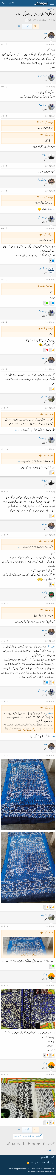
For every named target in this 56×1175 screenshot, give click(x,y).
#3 (2, 116)
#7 (2, 279)
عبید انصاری (43, 269)
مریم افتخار (44, 155)
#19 (3, 985)
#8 (2, 322)
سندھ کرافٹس (51, 647)
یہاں (53, 209)
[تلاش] (3, 3)
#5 (2, 191)
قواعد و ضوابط (45, 1163)
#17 (3, 755)
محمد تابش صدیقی (42, 180)
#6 (2, 228)
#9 (2, 369)
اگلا (28, 26)
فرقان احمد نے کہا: (48, 456)
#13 (3, 535)
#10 (3, 408)
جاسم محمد (44, 593)
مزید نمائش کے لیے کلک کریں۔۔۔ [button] (28, 730)
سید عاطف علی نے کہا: (46, 123)
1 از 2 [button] (36, 26)
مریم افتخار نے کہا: (48, 235)
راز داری (37, 1163)
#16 (3, 701)
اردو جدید (43, 1157)
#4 (2, 166)
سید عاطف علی (42, 76)
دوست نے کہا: (48, 135)
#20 (3, 1074)
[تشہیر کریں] (6, 45)
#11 (3, 449)
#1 (2, 44)
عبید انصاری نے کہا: (47, 329)
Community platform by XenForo (31, 1168)
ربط (16, 430)
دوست (50, 20)
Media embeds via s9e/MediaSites (41, 1172)
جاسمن (45, 975)
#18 (3, 926)
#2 (2, 87)
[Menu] (51, 3)
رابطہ (52, 1163)
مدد (26, 20)
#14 (3, 603)
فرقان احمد (44, 397)
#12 (3, 492)
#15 (3, 641)
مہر (51, 1157)
